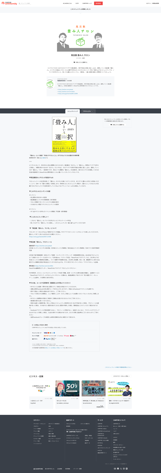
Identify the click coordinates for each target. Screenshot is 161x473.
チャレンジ (51, 428)
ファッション (37, 433)
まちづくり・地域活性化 (54, 423)
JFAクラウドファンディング (104, 448)
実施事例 (87, 440)
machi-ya (100, 450)
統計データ (87, 443)
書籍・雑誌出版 (52, 436)
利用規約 (115, 440)
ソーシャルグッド (38, 443)
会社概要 (59, 469)
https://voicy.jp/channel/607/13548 (68, 93)
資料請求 (98, 3)
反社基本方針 (116, 452)
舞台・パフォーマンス (54, 441)
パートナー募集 (77, 469)
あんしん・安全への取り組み (119, 426)
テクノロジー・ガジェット (40, 423)
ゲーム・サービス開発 (39, 436)
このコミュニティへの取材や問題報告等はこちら (118, 367)
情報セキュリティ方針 (118, 450)
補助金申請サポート (102, 452)
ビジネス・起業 (37, 438)
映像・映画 (51, 433)
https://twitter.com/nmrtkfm (66, 91)
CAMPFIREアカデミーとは (72, 435)
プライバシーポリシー (118, 445)
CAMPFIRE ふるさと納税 (103, 440)
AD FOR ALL (100, 443)
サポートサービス (89, 438)
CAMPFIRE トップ (87, 3)
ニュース (115, 428)
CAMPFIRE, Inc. (50, 469)
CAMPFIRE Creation (102, 428)
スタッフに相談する (85, 423)
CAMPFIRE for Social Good (104, 431)
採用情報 (67, 469)
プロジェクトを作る (70, 423)
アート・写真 (36, 441)
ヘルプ (114, 431)
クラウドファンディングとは (72, 438)
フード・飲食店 (37, 428)
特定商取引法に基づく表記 (119, 447)
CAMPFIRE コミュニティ (103, 426)
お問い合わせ (116, 433)
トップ (72, 111)
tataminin (61, 80)
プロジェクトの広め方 (71, 443)
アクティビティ (88, 111)
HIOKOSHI (100, 445)
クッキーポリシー (117, 459)
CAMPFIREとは (116, 423)
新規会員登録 (155, 3)
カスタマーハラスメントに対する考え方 (120, 455)
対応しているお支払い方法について (54, 348)
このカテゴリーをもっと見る (121, 376)
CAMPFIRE (100, 423)
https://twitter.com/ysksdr (65, 89)
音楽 (50, 426)
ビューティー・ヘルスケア (55, 438)
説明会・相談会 (88, 435)
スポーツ (51, 431)
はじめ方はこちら (67, 3)
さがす (77, 3)
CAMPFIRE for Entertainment (101, 434)
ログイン (148, 3)
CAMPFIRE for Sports (102, 438)
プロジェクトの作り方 (71, 440)
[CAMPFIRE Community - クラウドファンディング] (9, 3)
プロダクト (36, 426)
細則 (114, 442)
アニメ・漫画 (37, 431)
